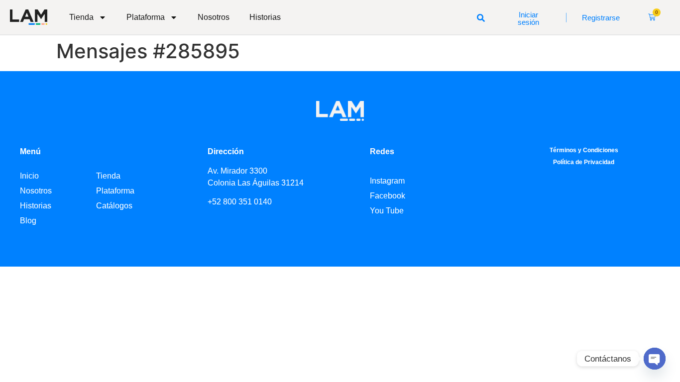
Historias (265, 17)
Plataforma (145, 17)
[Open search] (480, 17)
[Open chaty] (655, 359)
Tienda (81, 17)
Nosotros (213, 17)
